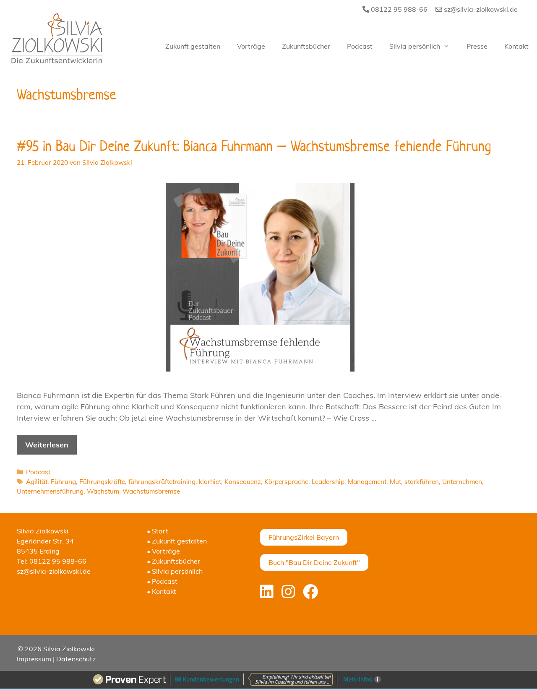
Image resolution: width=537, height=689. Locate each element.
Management (367, 482)
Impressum (34, 659)
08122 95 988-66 (398, 9)
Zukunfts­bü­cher (306, 46)
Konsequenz (242, 482)
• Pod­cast (162, 581)
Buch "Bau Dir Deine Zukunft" (314, 562)
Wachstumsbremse (151, 491)
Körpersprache (286, 482)
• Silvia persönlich (175, 571)
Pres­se (477, 46)
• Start (157, 531)
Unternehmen (462, 482)
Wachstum (103, 491)
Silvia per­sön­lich (414, 46)
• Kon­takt (161, 591)
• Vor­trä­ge (163, 551)
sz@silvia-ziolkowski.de (480, 9)
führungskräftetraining (162, 482)
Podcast (38, 472)
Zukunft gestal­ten (192, 46)
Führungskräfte (102, 482)
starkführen (421, 482)
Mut (395, 482)
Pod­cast (360, 46)
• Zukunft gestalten (177, 541)
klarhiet (210, 482)
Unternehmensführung (50, 491)
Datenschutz (76, 659)
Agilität (36, 482)
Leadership (328, 482)
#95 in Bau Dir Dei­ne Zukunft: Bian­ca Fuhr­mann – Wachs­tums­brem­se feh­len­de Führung (254, 145)
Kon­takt (516, 46)
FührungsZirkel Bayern (303, 537)
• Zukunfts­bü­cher (173, 561)
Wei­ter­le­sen (46, 445)
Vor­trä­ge (251, 46)
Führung (63, 482)
